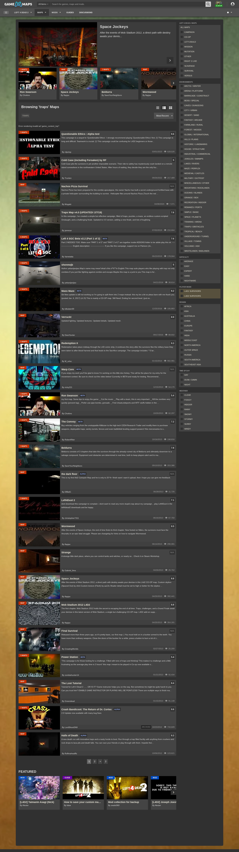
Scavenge (189, 66)
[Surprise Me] (229, 12)
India (186, 335)
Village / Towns (192, 241)
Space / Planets (192, 217)
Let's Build (190, 42)
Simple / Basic (191, 212)
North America (192, 345)
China (187, 321)
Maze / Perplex (192, 168)
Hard (187, 276)
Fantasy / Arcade (193, 120)
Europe (188, 326)
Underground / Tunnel (196, 236)
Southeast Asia (192, 364)
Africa (187, 306)
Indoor (188, 404)
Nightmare (190, 281)
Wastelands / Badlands (196, 251)
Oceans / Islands (193, 193)
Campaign (189, 32)
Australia (189, 316)
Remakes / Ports (193, 207)
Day (186, 375)
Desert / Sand (191, 115)
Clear (187, 395)
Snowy (188, 414)
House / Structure (194, 149)
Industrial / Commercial (197, 154)
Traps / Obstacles (194, 227)
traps (25, 116)
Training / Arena (193, 222)
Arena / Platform (193, 91)
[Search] (208, 4)
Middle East (190, 340)
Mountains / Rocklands (196, 188)
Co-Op (187, 37)
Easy (186, 266)
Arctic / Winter (192, 86)
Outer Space (191, 350)
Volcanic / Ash (192, 246)
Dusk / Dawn (190, 380)
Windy (187, 429)
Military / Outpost (194, 178)
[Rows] (164, 107)
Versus (188, 76)
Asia (186, 311)
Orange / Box (191, 197)
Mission (188, 47)
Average (188, 261)
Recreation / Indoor (195, 202)
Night (187, 385)
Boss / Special (191, 100)
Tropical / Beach (193, 231)
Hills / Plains (191, 139)
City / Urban (190, 110)
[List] (158, 107)
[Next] (170, 60)
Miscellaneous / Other (196, 183)
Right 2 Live (190, 61)
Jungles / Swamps (193, 159)
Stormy (188, 419)
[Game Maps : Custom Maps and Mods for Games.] (18, 4)
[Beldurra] (58, 44)
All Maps (185, 27)
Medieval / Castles (194, 173)
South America (192, 360)
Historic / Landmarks (195, 144)
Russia (187, 355)
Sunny (187, 424)
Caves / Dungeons (193, 105)
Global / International (196, 134)
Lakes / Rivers (191, 164)
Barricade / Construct (196, 96)
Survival (189, 71)
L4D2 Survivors (192, 296)
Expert (188, 271)
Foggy (187, 400)
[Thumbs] (170, 107)
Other (187, 56)
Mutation (189, 51)
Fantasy (188, 330)
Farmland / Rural (193, 125)
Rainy (187, 409)
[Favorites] (6, 12)
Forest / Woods (192, 130)
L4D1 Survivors (192, 291)
